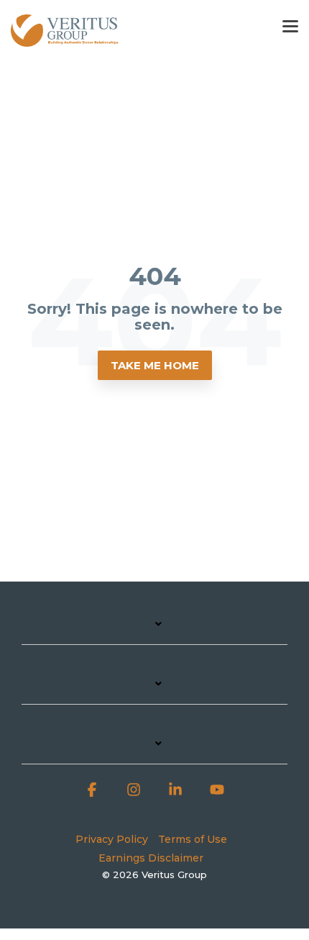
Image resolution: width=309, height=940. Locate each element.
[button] (290, 25)
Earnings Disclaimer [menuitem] (150, 857)
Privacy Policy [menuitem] (111, 839)
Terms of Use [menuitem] (192, 839)
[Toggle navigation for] (154, 631)
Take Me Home (155, 365)
